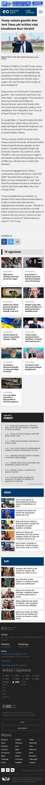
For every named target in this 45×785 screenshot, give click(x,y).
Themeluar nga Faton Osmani (14, 665)
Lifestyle (4, 746)
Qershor (5, 697)
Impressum (6, 661)
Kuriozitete (5, 753)
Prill (4, 691)
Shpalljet (18, 762)
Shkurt (5, 685)
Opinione (18, 743)
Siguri (17, 749)
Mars (4, 688)
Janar (4, 682)
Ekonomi (4, 739)
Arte (31, 746)
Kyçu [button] (22, 722)
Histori (17, 756)
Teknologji (33, 759)
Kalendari (32, 749)
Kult (16, 746)
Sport (3, 743)
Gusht (23, 685)
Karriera (32, 762)
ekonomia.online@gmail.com (14, 654)
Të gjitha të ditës (35, 484)
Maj (3, 694)
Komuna (4, 749)
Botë (31, 753)
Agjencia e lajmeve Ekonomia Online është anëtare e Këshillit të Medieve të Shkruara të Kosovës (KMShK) (27, 779)
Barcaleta (32, 756)
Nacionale (33, 743)
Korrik (23, 682)
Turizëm (18, 753)
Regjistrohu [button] (22, 728)
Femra (3, 762)
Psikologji (4, 759)
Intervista (19, 759)
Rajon (3, 756)
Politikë (18, 739)
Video (31, 739)
